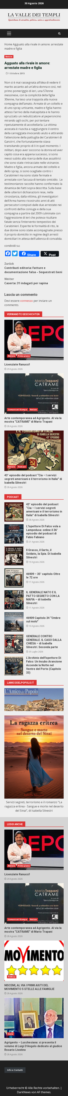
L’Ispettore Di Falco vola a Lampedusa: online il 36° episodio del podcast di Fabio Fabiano (14, 534)
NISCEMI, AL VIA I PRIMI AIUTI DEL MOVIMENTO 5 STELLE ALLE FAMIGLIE (34, 961)
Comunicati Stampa (17, 409)
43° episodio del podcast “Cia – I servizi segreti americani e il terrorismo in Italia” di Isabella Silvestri (34, 451)
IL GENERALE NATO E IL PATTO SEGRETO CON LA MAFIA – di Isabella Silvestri (14, 600)
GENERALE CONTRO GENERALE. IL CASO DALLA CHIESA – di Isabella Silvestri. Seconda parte (14, 644)
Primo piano (24, 356)
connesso (26, 301)
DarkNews (24, 1092)
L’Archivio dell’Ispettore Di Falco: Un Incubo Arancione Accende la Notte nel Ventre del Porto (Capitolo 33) (14, 666)
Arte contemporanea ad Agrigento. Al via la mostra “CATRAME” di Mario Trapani (34, 393)
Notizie (8, 56)
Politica (11, 977)
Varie (10, 1034)
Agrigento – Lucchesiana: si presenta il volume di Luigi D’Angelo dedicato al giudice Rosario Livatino (34, 1018)
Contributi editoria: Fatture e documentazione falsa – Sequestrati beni (33, 268)
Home (8, 44)
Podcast (22, 467)
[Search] (59, 33)
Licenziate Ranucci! (34, 340)
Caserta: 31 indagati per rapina (26, 281)
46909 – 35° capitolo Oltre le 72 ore (14, 578)
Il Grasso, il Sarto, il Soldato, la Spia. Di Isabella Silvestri (14, 556)
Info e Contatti (15, 1070)
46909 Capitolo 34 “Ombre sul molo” (14, 622)
